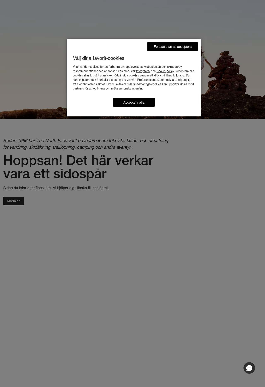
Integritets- (143, 71)
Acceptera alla (134, 102)
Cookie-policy (165, 71)
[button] (249, 368)
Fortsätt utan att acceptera (173, 46)
